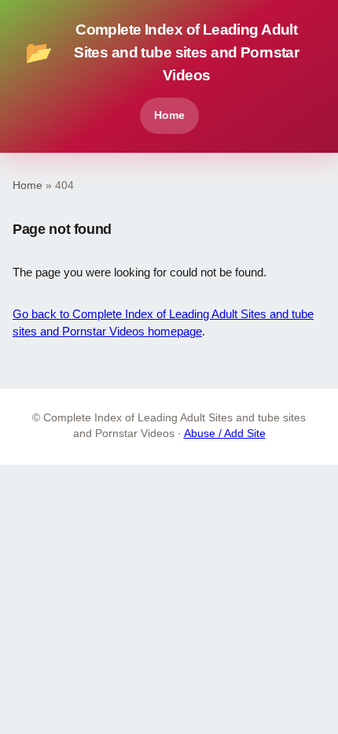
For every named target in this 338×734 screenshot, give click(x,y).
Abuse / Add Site (225, 433)
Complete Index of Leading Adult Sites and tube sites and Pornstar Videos (162, 52)
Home (169, 115)
